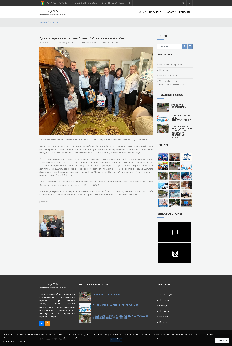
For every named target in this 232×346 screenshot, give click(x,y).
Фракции (163, 305)
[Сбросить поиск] (190, 46)
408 (116, 42)
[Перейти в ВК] (183, 3)
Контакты (185, 12)
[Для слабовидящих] (129, 3)
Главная (43, 22)
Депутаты (164, 300)
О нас (142, 12)
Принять (222, 340)
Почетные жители (168, 76)
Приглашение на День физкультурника (115, 305)
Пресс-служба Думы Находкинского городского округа (83, 42)
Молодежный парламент (171, 64)
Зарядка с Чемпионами (178, 106)
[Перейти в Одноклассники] (189, 3)
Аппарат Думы (166, 294)
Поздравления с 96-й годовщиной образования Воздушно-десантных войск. (181, 131)
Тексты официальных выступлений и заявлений (171, 82)
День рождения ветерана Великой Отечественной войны (82, 38)
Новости (171, 12)
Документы (156, 12)
